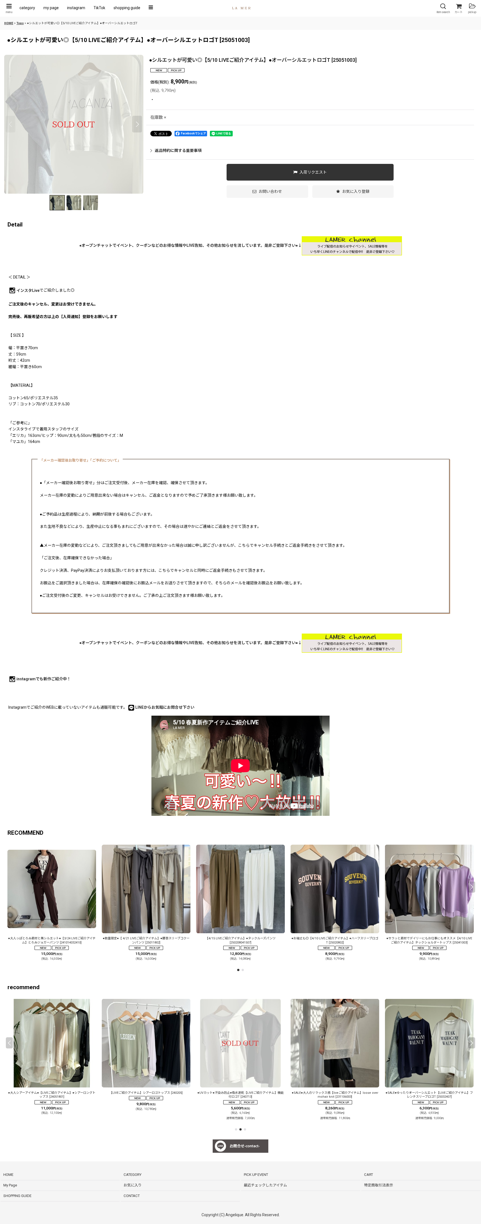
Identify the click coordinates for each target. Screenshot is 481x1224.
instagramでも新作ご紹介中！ (43, 679)
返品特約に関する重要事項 (178, 150)
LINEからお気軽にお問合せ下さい (164, 707)
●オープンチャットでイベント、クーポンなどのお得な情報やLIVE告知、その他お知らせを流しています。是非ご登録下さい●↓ (190, 245)
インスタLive (28, 290)
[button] (9, 8)
